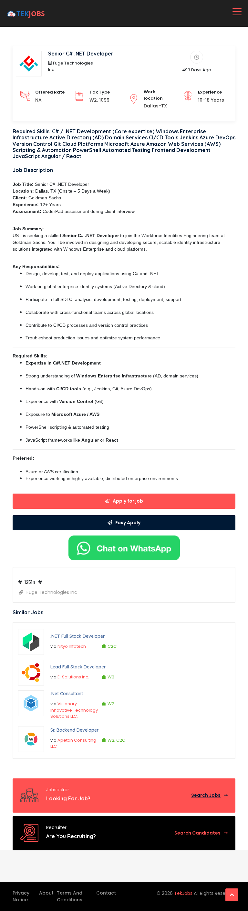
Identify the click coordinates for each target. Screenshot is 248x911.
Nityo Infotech (71, 646)
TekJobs (184, 893)
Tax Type (99, 92)
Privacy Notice (21, 896)
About (46, 893)
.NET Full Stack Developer (77, 636)
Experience (210, 92)
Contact (106, 893)
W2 (111, 677)
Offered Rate (50, 92)
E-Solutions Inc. (73, 677)
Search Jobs (206, 795)
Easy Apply (127, 522)
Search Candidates (197, 833)
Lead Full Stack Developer (78, 667)
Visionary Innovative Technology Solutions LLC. (74, 710)
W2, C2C (116, 740)
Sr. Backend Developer (74, 730)
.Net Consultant (66, 693)
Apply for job (128, 501)
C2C (112, 646)
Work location (153, 95)
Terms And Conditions (69, 896)
